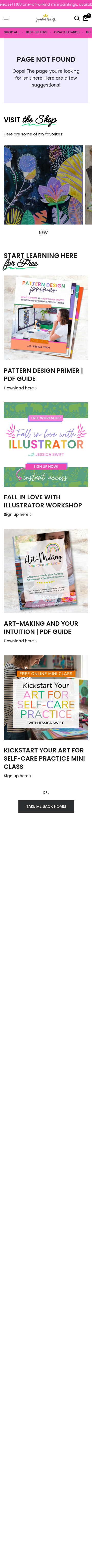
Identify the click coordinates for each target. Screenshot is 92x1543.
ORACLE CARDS (66, 32)
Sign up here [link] (16, 514)
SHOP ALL (11, 32)
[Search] (77, 18)
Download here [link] (19, 388)
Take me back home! (46, 806)
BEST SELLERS (36, 32)
